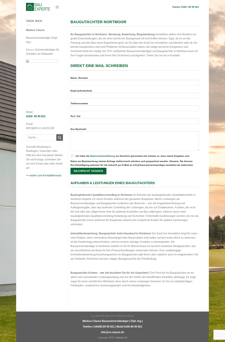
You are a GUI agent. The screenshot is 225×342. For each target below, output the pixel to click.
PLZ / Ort (75, 116)
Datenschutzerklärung (102, 156)
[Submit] (59, 137)
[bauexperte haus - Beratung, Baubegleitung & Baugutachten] (38, 6)
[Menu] (57, 7)
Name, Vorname (79, 78)
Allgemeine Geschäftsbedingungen (112, 316)
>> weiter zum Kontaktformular (43, 175)
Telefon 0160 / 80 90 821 (185, 7)
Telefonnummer (79, 103)
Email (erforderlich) (81, 90)
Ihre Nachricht (78, 129)
